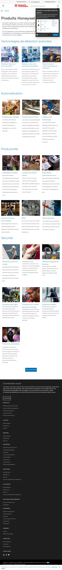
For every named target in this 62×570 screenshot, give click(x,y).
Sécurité (7, 238)
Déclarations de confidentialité (16, 562)
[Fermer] (59, 567)
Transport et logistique (9, 450)
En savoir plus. (44, 17)
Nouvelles (5, 516)
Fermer (56, 34)
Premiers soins (27, 261)
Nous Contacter (31, 369)
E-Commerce (6, 459)
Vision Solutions (48, 218)
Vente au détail (7, 457)
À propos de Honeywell (8, 511)
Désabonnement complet (19, 564)
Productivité (9, 149)
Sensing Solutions (7, 413)
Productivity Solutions (8, 410)
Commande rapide (49, 1)
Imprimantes (46, 173)
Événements (6, 523)
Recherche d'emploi (8, 533)
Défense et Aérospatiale (9, 464)
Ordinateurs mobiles (9, 173)
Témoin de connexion (7, 564)
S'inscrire (7, 398)
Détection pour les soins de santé (8, 65)
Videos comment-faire (9, 502)
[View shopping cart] (59, 1)
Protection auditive (49, 304)
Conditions (5, 562)
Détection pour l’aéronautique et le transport (49, 66)
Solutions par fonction (30, 117)
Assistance (5, 544)
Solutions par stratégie (10, 117)
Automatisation (12, 93)
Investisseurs (6, 521)
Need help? (6, 504)
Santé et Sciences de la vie (10, 447)
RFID (23, 218)
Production (5, 452)
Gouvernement (7, 462)
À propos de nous (7, 514)
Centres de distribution (9, 454)
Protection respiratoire (11, 344)
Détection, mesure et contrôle (10, 405)
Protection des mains (10, 304)
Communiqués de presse (9, 518)
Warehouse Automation (9, 415)
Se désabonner (7, 546)
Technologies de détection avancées (26, 41)
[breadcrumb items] (2, 11)
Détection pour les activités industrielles (30, 65)
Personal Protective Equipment (10, 408)
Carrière (5, 531)
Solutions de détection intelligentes (12, 479)
